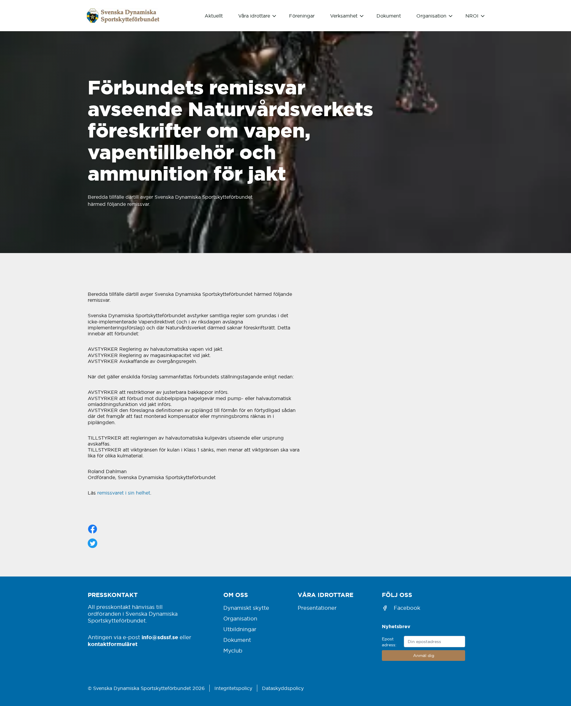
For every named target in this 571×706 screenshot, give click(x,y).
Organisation (240, 618)
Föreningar (302, 16)
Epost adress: (389, 641)
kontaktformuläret (112, 644)
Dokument (389, 16)
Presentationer (317, 607)
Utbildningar (239, 629)
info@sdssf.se (160, 637)
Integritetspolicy (233, 688)
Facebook (407, 607)
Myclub (232, 650)
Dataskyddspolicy (283, 688)
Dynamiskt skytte (246, 607)
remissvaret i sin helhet (123, 493)
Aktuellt (214, 16)
